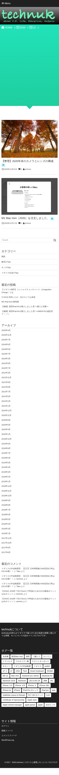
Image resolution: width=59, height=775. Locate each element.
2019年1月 (5, 481)
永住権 (5, 656)
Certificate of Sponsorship (13, 700)
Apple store (32, 700)
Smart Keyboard (37, 671)
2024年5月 (5, 349)
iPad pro (45, 690)
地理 (28, 656)
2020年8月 (5, 420)
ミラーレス (7, 661)
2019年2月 (5, 477)
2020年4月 (5, 429)
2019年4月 (5, 467)
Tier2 (25, 671)
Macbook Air (47, 676)
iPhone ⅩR (20, 685)
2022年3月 (5, 373)
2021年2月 (5, 401)
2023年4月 (5, 358)
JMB (45, 681)
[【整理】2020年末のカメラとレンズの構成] (29, 139)
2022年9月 (5, 363)
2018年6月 (5, 514)
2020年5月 (5, 425)
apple (40, 705)
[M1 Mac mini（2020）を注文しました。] (29, 196)
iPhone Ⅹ (32, 685)
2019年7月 (5, 453)
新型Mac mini (17, 656)
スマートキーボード (40, 661)
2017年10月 (6, 543)
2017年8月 (5, 552)
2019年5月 (5, 463)
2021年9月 (5, 382)
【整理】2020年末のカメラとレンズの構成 (27, 161)
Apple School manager (12, 705)
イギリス (38, 666)
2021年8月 (5, 387)
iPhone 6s (7, 690)
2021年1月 (5, 406)
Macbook (22, 681)
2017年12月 (6, 538)
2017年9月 (5, 547)
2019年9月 (5, 444)
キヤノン (6, 666)
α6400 (47, 666)
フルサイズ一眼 (22, 661)
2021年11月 (6, 377)
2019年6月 (5, 458)
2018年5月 (5, 519)
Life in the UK (34, 681)
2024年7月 (5, 340)
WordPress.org (7, 740)
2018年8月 (5, 505)
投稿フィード (7, 731)
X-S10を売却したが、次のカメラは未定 (18, 297)
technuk (28, 169)
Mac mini (15, 676)
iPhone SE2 (44, 685)
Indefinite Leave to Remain (14, 695)
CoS (48, 695)
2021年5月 (5, 396)
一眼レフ (36, 656)
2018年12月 (6, 486)
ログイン (5, 726)
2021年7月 (5, 392)
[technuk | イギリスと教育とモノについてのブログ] (28, 17)
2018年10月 (6, 496)
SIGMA (50, 671)
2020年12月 (6, 410)
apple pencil (30, 705)
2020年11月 (6, 415)
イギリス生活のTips (9, 273)
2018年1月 (5, 533)
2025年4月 (5, 330)
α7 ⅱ (5, 671)
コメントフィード (9, 735)
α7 (11, 671)
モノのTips (6, 267)
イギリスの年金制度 (22, 666)
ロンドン (47, 656)
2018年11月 (6, 491)
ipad (53, 690)
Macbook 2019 (9, 681)
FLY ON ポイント (35, 695)
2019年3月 (5, 472)
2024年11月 (6, 335)
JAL (51, 681)
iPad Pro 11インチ (31, 690)
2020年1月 (5, 434)
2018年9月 (5, 500)
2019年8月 (5, 448)
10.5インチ (50, 705)
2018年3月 (5, 529)
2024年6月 (5, 344)
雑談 (3, 256)
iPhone (17, 690)
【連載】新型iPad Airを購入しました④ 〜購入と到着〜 (24, 306)
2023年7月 (5, 354)
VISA (18, 671)
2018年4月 (5, 524)
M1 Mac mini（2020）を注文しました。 (25, 218)
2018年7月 (5, 510)
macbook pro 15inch (30, 676)
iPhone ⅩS (7, 685)
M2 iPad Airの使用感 (10, 302)
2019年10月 (6, 439)
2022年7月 (5, 368)
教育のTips (6, 262)
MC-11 (5, 676)
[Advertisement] (29, 73)
